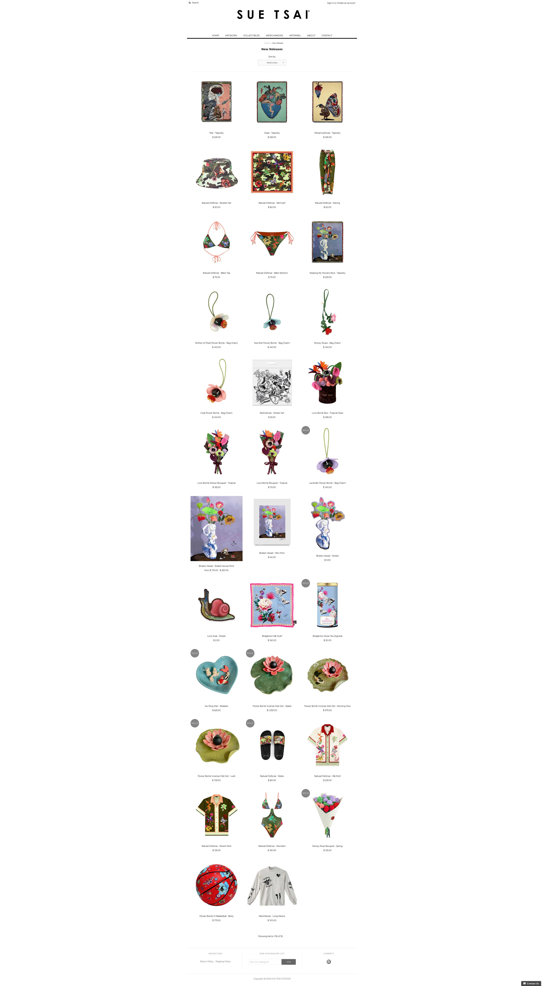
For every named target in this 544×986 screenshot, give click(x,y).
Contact (327, 35)
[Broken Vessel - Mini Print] (272, 550)
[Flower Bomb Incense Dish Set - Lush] (217, 773)
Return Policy (206, 961)
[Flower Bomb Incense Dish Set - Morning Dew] (327, 703)
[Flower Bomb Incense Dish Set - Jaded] (272, 703)
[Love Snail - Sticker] (217, 633)
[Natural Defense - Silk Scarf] (272, 200)
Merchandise (274, 35)
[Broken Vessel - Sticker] (327, 553)
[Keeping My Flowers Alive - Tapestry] (327, 270)
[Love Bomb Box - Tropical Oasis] (327, 410)
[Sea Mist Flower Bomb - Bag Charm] (272, 340)
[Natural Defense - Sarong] (327, 200)
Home (215, 35)
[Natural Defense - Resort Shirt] (217, 843)
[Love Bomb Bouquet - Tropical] (272, 480)
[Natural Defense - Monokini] (272, 843)
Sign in (330, 3)
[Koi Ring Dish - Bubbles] (217, 703)
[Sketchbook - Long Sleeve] (272, 913)
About (311, 35)
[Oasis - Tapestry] (272, 130)
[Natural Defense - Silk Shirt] (327, 773)
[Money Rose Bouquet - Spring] (327, 843)
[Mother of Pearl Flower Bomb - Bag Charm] (217, 340)
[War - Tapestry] (217, 130)
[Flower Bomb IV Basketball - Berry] (217, 913)
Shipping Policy (223, 961)
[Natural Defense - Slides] (272, 773)
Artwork (231, 35)
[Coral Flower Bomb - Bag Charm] (217, 410)
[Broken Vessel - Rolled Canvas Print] (217, 563)
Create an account (346, 3)
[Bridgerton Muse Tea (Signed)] (327, 633)
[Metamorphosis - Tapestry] (327, 130)
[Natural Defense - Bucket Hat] (217, 200)
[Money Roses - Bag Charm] (327, 340)
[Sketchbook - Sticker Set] (272, 410)
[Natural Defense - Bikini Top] (217, 270)
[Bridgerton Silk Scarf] (272, 633)
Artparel (295, 35)
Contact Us (532, 983)
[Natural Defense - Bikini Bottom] (272, 270)
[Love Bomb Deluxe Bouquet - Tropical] (217, 480)
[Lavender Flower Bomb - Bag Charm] (327, 480)
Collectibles (251, 35)
